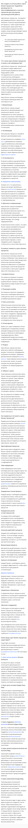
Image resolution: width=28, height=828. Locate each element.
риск (23, 503)
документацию (5, 484)
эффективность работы (8, 154)
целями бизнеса (19, 756)
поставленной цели (14, 633)
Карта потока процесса (10, 657)
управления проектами (9, 652)
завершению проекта (14, 767)
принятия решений (14, 732)
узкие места (11, 189)
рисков (23, 423)
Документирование (7, 573)
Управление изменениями (11, 181)
